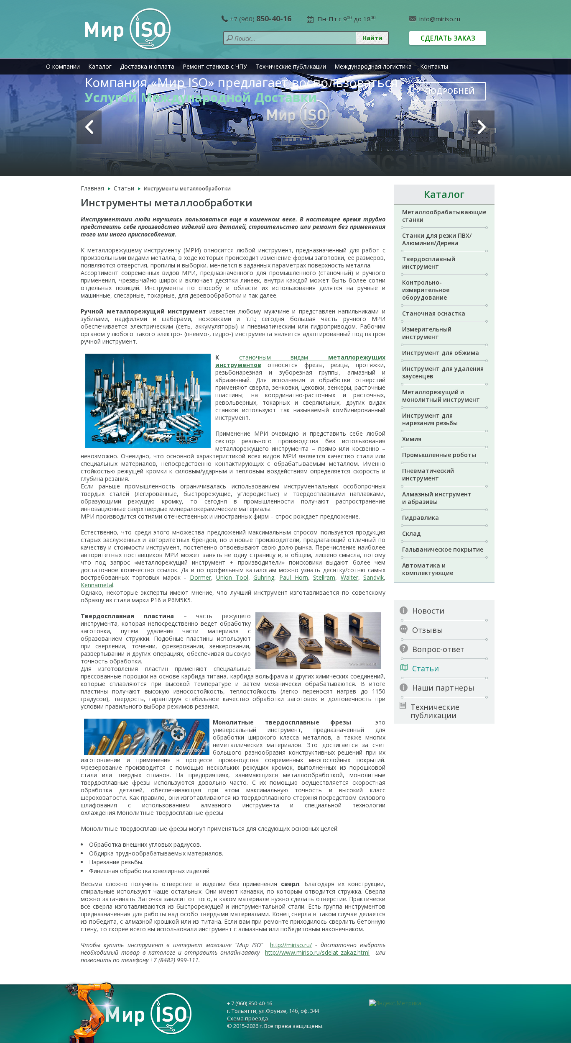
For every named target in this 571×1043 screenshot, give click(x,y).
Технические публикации (290, 66)
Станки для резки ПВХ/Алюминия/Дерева (437, 239)
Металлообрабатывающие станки (444, 216)
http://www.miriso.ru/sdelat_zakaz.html (317, 952)
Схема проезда (247, 1018)
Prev (89, 127)
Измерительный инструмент (426, 333)
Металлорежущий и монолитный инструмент (441, 395)
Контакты (434, 66)
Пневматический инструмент (428, 474)
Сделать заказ (448, 38)
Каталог (100, 66)
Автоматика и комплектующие (427, 569)
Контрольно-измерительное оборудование (425, 289)
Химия (411, 439)
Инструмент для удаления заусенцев (443, 372)
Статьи (425, 668)
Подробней (450, 91)
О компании (63, 66)
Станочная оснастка (433, 313)
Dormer (200, 577)
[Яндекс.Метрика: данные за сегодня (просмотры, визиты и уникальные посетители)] (395, 1003)
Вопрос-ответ (438, 649)
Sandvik (373, 577)
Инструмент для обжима (440, 353)
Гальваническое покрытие (442, 549)
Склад (411, 533)
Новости (428, 611)
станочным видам (273, 357)
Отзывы (427, 630)
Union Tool (232, 577)
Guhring (263, 577)
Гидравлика (420, 518)
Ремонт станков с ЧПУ (215, 66)
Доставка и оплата (147, 66)
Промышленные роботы (439, 455)
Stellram (324, 577)
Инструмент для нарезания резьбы (430, 419)
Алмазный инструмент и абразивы (437, 498)
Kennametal (97, 585)
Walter (349, 577)
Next (482, 127)
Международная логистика (373, 66)
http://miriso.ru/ (291, 945)
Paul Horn (293, 577)
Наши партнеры (443, 688)
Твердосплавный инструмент (428, 262)
